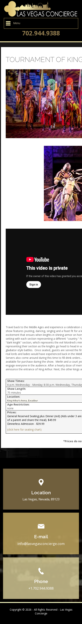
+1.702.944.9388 (41, 588)
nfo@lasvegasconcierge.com (41, 543)
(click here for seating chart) (24, 429)
